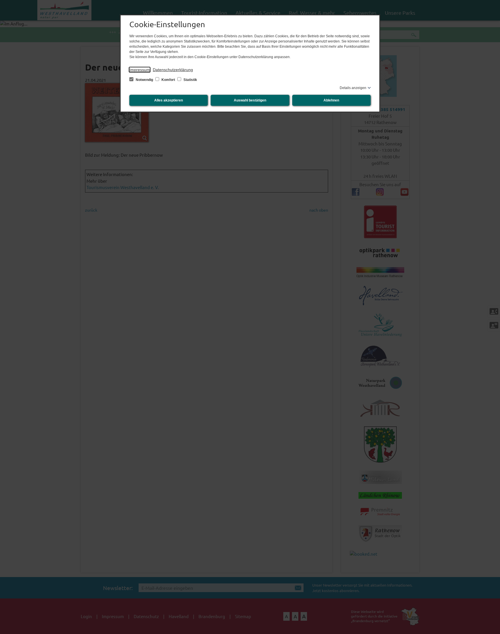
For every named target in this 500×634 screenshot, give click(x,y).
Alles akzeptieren (168, 100)
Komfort (168, 80)
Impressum (139, 69)
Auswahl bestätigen (250, 100)
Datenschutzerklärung (173, 69)
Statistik (190, 80)
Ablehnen (331, 100)
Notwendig (144, 80)
